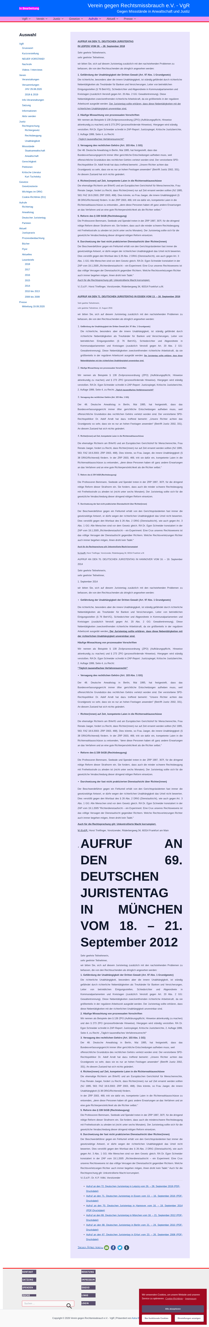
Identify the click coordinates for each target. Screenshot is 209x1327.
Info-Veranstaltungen (33, 100)
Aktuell (111, 19)
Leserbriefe (28, 260)
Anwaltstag (28, 212)
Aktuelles (27, 254)
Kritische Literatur (31, 172)
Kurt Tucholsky (33, 176)
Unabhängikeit (32, 141)
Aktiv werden (29, 116)
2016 (27, 275)
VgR (24, 19)
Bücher (26, 243)
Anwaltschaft (32, 156)
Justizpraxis (28, 233)
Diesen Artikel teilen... (90, 1247)
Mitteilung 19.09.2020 (33, 306)
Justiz (56, 19)
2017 (27, 269)
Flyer (24, 249)
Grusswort (27, 48)
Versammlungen (30, 85)
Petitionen (27, 167)
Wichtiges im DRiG (32, 191)
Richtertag (27, 207)
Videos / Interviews (32, 69)
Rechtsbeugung (33, 135)
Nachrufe (27, 64)
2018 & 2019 (31, 94)
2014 (27, 286)
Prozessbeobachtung (33, 238)
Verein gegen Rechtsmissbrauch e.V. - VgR (139, 5)
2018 (27, 264)
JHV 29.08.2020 (33, 89)
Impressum (190, 1298)
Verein (40, 19)
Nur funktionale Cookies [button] (156, 1318)
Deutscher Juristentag (33, 217)
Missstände (28, 146)
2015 (27, 280)
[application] (29, 19)
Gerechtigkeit (29, 161)
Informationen (29, 111)
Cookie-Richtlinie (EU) (34, 197)
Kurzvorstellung (30, 53)
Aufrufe (93, 19)
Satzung (26, 105)
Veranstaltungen (30, 79)
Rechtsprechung (30, 126)
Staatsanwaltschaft (35, 150)
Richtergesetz (32, 130)
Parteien (26, 223)
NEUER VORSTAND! (33, 59)
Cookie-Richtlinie (174, 1298)
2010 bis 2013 (32, 291)
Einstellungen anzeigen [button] (189, 1318)
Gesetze (74, 19)
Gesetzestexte (30, 186)
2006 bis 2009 (32, 296)
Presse (128, 19)
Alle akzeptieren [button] (173, 1309)
